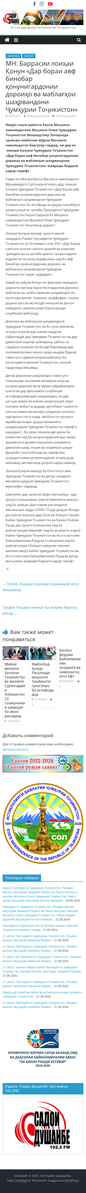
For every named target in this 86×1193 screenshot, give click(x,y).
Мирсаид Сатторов (38, 116)
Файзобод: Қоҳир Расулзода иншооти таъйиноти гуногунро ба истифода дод (43, 679)
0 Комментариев (65, 116)
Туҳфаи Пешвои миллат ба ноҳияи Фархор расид (40, 610)
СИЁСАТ (28, 56)
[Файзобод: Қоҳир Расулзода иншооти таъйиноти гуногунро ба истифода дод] (43, 648)
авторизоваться (15, 749)
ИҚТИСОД (13, 56)
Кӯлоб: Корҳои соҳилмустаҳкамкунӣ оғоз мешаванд (41, 586)
